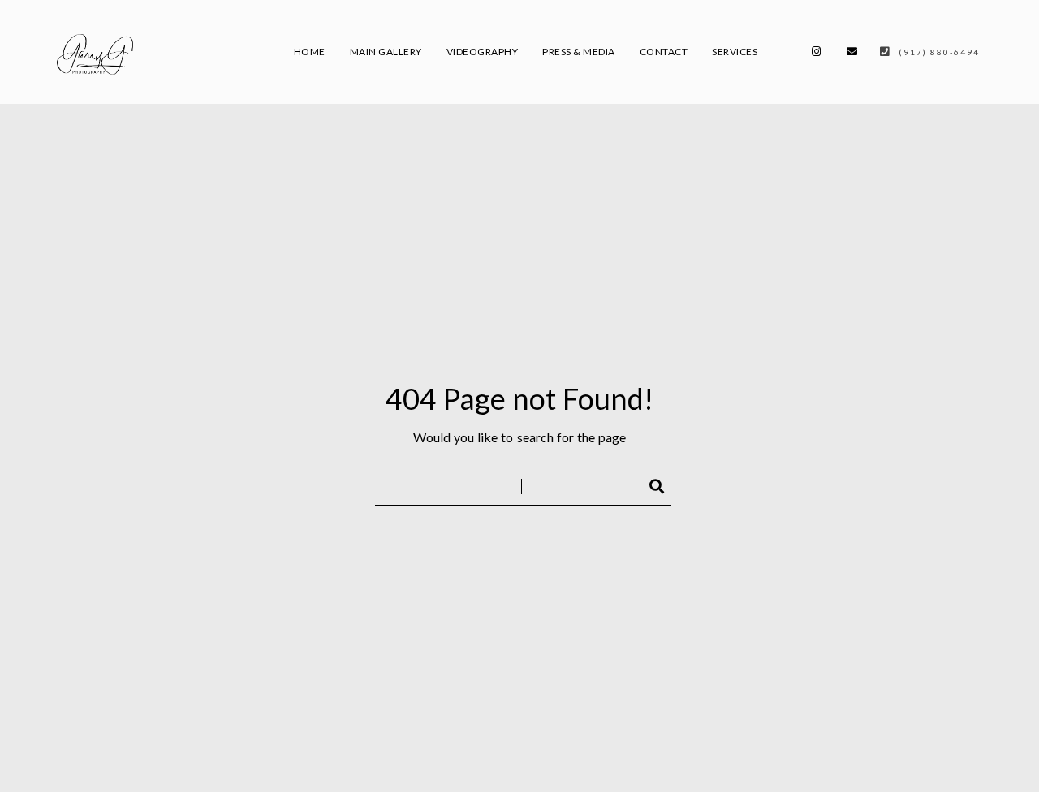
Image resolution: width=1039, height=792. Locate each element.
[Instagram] (816, 54)
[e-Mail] (852, 54)
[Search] (649, 484)
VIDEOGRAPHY (482, 51)
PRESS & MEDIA (578, 51)
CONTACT (664, 51)
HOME (309, 51)
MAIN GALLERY (386, 51)
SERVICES (734, 51)
